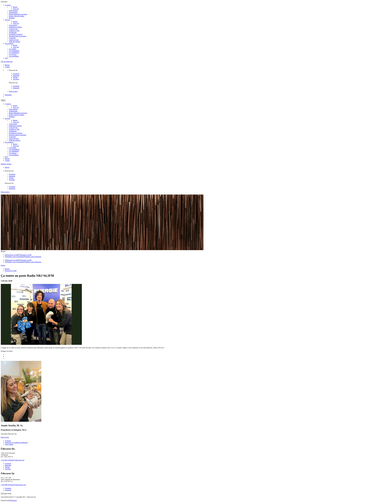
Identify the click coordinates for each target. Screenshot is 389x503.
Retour (15, 7)
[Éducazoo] (7, 61)
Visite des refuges (14, 42)
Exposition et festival (15, 34)
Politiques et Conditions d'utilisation (16, 442)
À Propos (8, 441)
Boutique (12, 18)
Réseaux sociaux (6, 164)
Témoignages (13, 12)
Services (7, 20)
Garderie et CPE (14, 31)
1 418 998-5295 (6, 485)
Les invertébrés (14, 56)
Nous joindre (9, 444)
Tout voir (16, 23)
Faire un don (5, 437)
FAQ (6, 58)
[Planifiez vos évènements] (23, 257)
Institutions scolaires (15, 27)
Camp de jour (13, 29)
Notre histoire (13, 10)
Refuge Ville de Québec (16, 16)
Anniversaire (13, 25)
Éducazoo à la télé (11, 271)
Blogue (7, 65)
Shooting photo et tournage (17, 36)
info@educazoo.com (17, 460)
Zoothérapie (13, 32)
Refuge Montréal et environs (18, 14)
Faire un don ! (13, 91)
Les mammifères (14, 51)
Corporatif (12, 38)
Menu (3, 100)
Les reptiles (12, 49)
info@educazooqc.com (18, 485)
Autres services (14, 40)
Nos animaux (9, 43)
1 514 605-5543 (6, 460)
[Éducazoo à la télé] (18, 255)
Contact (7, 67)
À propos (8, 5)
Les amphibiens (14, 52)
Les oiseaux (13, 54)
